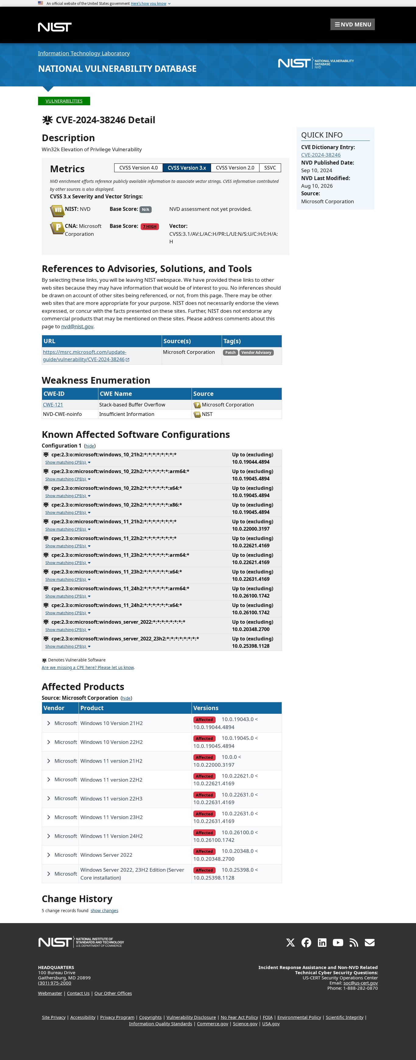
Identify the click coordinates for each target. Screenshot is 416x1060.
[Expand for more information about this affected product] (48, 723)
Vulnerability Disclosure (191, 1017)
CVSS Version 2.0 (235, 167)
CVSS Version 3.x (187, 167)
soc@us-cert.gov (361, 983)
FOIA (268, 1017)
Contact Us (78, 993)
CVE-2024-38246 (321, 154)
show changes (104, 910)
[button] (352, 24)
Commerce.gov (212, 1024)
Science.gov (245, 1024)
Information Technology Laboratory (84, 53)
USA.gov (271, 1024)
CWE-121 (53, 404)
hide (90, 446)
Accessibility (82, 1017)
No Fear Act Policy (239, 1017)
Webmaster (50, 993)
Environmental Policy (299, 1017)
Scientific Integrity (344, 1017)
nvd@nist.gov (77, 326)
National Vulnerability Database (117, 68)
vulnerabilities (64, 101)
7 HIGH (150, 226)
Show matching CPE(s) (66, 462)
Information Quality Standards (160, 1024)
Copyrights (150, 1017)
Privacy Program (117, 1017)
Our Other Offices (113, 993)
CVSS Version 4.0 (138, 167)
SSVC (270, 167)
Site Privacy (53, 1017)
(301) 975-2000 (54, 983)
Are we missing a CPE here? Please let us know (88, 667)
